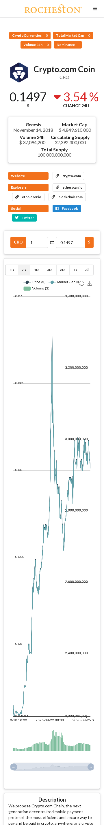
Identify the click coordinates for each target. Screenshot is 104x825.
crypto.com (71, 176)
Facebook (69, 208)
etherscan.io (72, 187)
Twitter (27, 217)
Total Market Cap (73, 35)
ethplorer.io (31, 197)
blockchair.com (70, 197)
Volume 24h (36, 44)
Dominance (66, 44)
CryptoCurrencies (30, 35)
